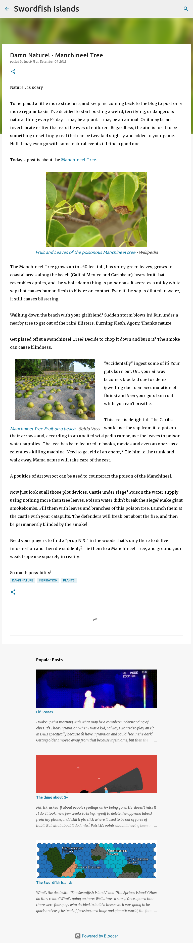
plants (69, 580)
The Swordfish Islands (54, 883)
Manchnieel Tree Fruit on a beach (42, 428)
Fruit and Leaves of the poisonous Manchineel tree (85, 252)
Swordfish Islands (46, 8)
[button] (13, 71)
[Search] (86, 9)
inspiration (48, 580)
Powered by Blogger (99, 936)
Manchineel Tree (78, 159)
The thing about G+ (52, 797)
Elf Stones (44, 712)
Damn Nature (22, 580)
